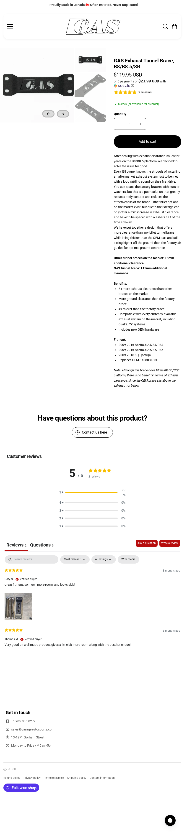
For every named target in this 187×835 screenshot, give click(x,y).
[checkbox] (128, 559)
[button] (174, 26)
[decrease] (119, 124)
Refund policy (11, 777)
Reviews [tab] (16, 545)
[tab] (41, 545)
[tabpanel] (92, 604)
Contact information (102, 777)
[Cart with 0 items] (174, 26)
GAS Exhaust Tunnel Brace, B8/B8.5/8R (144, 63)
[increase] (140, 124)
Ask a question (147, 543)
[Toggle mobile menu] (34, 26)
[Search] (165, 26)
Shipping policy (76, 777)
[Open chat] (170, 820)
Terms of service (54, 777)
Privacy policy (32, 777)
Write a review (169, 543)
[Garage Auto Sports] (93, 26)
